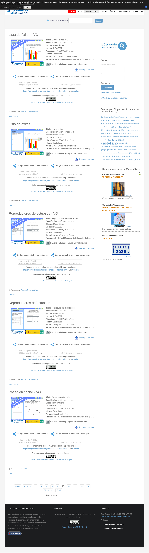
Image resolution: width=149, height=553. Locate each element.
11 (69, 486)
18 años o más (117, 137)
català (121, 143)
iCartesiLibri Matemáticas (113, 174)
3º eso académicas (107, 124)
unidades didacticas (108, 159)
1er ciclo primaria (107, 117)
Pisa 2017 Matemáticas (29, 111)
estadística (127, 146)
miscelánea (134, 153)
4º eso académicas (121, 124)
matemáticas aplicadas (121, 153)
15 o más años (115, 133)
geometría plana (122, 150)
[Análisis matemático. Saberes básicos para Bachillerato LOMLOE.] (121, 220)
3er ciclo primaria (122, 120)
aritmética (104, 140)
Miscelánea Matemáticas (112, 236)
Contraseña (105, 74)
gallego (103, 150)
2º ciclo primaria (134, 117)
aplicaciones (134, 137)
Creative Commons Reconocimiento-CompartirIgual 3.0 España (51, 102)
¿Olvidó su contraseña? (111, 92)
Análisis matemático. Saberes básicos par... (118, 209)
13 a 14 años (125, 130)
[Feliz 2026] (121, 250)
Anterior (27, 486)
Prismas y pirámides (112, 177)
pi (101, 156)
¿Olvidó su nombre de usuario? (114, 98)
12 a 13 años (133, 127)
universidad (121, 159)
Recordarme (105, 83)
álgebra (136, 159)
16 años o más (126, 133)
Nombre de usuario (108, 65)
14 (88, 486)
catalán (125, 143)
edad (121, 146)
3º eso (131, 120)
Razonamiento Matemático (121, 156)
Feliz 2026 (107, 238)
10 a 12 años (124, 127)
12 (75, 486)
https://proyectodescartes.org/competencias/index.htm (45, 91)
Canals (121, 140)
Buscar (98, 21)
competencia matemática (109, 146)
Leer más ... (13, 116)
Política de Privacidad (27, 4)
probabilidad (107, 156)
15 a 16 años (105, 133)
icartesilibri (132, 150)
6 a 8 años (105, 127)
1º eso (115, 117)
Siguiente (48, 490)
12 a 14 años (105, 130)
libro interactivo (106, 153)
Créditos (75, 91)
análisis (126, 137)
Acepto (27, 7)
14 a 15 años (135, 130)
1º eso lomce (122, 117)
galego (134, 146)
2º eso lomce (110, 120)
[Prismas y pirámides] (121, 189)
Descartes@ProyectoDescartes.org (115, 516)
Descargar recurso (86, 70)
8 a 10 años (114, 127)
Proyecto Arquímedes (113, 528)
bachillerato (112, 140)
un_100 (129, 159)
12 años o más (115, 130)
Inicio (17, 486)
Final (58, 490)
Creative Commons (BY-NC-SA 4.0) (74, 527)
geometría (111, 149)
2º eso (103, 120)
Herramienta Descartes (113, 524)
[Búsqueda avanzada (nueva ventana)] (114, 46)
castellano (109, 143)
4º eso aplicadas (133, 124)
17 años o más (106, 137)
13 (82, 486)
